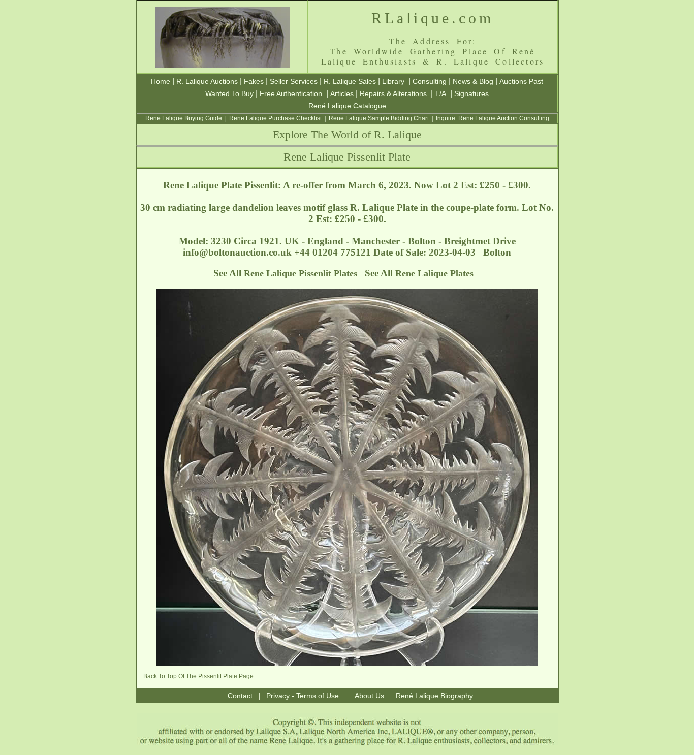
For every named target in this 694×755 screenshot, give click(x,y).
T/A (440, 93)
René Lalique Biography (434, 695)
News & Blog (473, 81)
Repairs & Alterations (393, 93)
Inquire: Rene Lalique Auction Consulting (492, 118)
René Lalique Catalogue (347, 106)
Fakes (254, 81)
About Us (369, 695)
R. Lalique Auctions (207, 81)
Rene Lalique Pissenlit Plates (300, 273)
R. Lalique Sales (350, 81)
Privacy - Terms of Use (302, 695)
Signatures (471, 93)
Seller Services (294, 81)
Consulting (430, 81)
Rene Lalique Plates (434, 273)
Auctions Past (521, 81)
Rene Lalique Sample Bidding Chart (379, 118)
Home (160, 81)
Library (393, 81)
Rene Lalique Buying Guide (183, 118)
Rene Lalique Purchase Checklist (275, 118)
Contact (240, 695)
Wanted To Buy (229, 93)
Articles (342, 93)
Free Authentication (291, 93)
